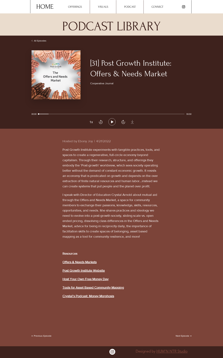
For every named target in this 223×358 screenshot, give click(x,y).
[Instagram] (184, 7)
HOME (44, 6)
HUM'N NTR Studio (172, 351)
